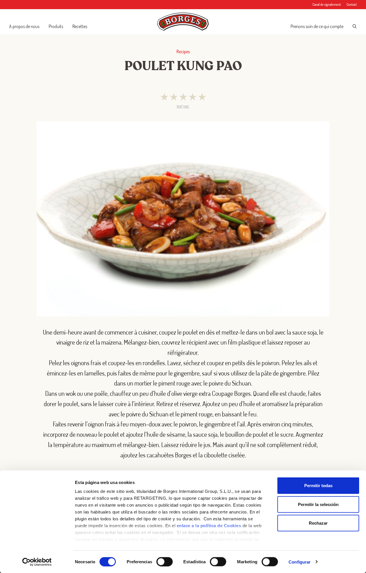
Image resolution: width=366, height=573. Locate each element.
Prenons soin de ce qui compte (317, 26)
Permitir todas (318, 485)
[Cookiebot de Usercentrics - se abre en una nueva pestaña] (37, 562)
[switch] (164, 561)
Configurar (300, 561)
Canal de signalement (327, 4)
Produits (56, 26)
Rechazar (318, 523)
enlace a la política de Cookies (209, 525)
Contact (352, 4)
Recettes (79, 26)
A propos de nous (24, 26)
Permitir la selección (318, 504)
